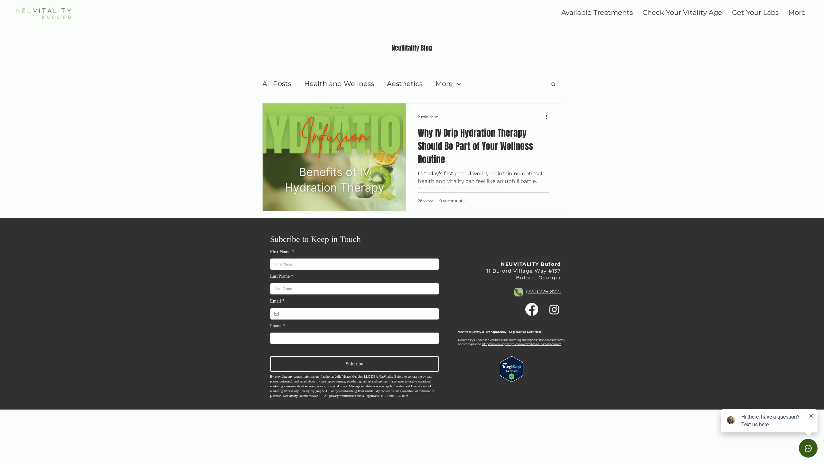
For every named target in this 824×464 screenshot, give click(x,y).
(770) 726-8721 (543, 291)
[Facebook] (531, 309)
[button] (553, 84)
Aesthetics (405, 84)
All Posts (276, 84)
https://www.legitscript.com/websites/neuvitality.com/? (521, 344)
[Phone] (518, 292)
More (444, 84)
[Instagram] (554, 309)
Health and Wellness (339, 84)
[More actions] (548, 117)
